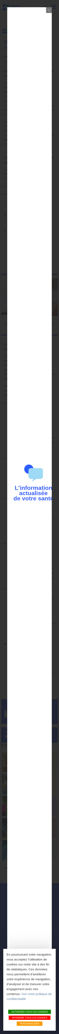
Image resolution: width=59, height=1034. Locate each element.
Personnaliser (29, 1023)
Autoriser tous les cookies (29, 1011)
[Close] (49, 10)
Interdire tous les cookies (29, 1017)
